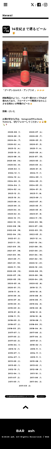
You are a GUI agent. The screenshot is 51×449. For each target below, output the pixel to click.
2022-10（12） (15, 222)
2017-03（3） (14, 341)
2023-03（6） (36, 210)
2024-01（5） (36, 189)
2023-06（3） (15, 206)
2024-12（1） (14, 173)
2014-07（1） (14, 357)
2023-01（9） (36, 214)
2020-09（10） (14, 271)
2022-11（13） (36, 218)
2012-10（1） (14, 369)
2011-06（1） (36, 377)
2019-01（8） (14, 312)
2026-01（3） (36, 144)
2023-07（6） (36, 202)
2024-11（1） (36, 173)
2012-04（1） (14, 373)
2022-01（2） (14, 238)
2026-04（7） (15, 140)
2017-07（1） (14, 332)
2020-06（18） (36, 275)
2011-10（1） (36, 373)
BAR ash (25, 431)
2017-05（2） (14, 337)
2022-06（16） (14, 230)
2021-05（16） (14, 255)
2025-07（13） (36, 156)
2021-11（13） (14, 242)
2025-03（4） (36, 165)
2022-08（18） (14, 226)
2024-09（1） (36, 177)
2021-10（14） (36, 242)
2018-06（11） (36, 324)
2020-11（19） (15, 267)
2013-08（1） (36, 361)
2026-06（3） (15, 136)
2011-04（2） (36, 382)
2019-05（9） (14, 304)
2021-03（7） (14, 259)
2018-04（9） (36, 328)
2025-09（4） (36, 152)
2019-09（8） (15, 296)
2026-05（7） (36, 136)
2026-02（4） (15, 144)
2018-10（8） (36, 316)
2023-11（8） (36, 193)
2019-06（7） (36, 300)
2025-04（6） (15, 165)
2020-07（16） (14, 275)
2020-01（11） (15, 287)
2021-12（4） (36, 238)
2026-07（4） (36, 132)
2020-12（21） (36, 263)
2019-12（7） (36, 287)
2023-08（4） (15, 202)
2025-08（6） (15, 156)
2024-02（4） (15, 189)
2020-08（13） (36, 271)
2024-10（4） (15, 177)
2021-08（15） (36, 247)
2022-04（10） (14, 234)
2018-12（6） (36, 312)
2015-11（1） (36, 349)
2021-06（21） (36, 251)
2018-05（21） (14, 328)
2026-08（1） (14, 132)
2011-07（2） (14, 377)
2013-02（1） (36, 365)
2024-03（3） (36, 185)
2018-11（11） (14, 316)
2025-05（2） (36, 161)
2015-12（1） (14, 349)
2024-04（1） (15, 185)
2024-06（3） (15, 181)
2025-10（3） (14, 152)
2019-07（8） (15, 300)
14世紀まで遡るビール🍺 (29, 31)
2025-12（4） (14, 148)
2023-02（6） (15, 214)
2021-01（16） (15, 263)
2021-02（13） (36, 259)
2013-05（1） (14, 365)
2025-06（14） (14, 161)
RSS (47, 437)
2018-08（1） (36, 320)
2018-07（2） (14, 324)
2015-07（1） (14, 353)
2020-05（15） (14, 279)
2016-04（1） (14, 345)
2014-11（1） (36, 353)
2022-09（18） (36, 222)
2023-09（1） (36, 197)
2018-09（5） (14, 320)
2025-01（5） (36, 169)
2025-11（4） (36, 148)
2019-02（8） (36, 308)
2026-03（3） (36, 140)
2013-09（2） (14, 361)
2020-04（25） (36, 279)
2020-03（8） (15, 283)
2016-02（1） (36, 345)
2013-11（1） (36, 357)
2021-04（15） (36, 255)
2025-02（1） (14, 169)
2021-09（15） (14, 247)
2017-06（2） (36, 332)
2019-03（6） (14, 308)
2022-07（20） (36, 226)
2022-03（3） (36, 234)
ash (12, 437)
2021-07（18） (14, 251)
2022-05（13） (36, 230)
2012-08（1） (36, 369)
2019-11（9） (14, 292)
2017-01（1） (36, 341)
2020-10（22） (36, 267)
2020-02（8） (36, 283)
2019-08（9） (36, 296)
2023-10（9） (14, 197)
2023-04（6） (15, 210)
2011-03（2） (25, 386)
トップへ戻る (25, 407)
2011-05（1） (14, 382)
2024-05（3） (36, 181)
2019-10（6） (36, 292)
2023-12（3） (14, 193)
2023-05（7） (36, 206)
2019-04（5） (36, 304)
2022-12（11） (15, 218)
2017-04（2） (36, 337)
